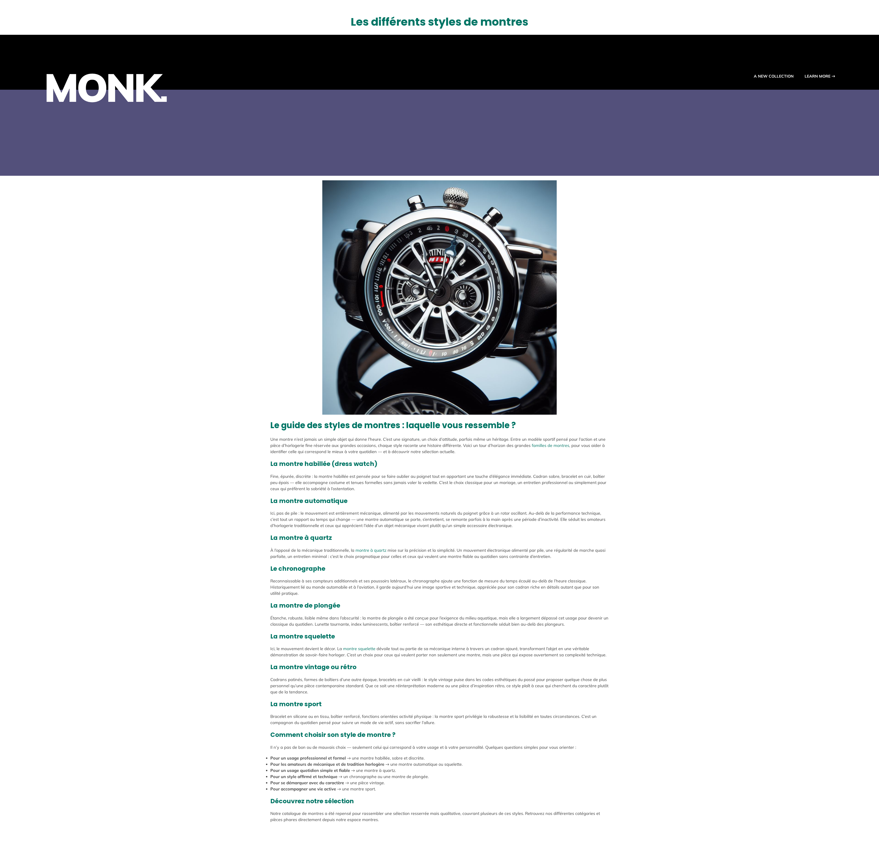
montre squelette (359, 648)
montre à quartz (371, 550)
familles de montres (550, 445)
